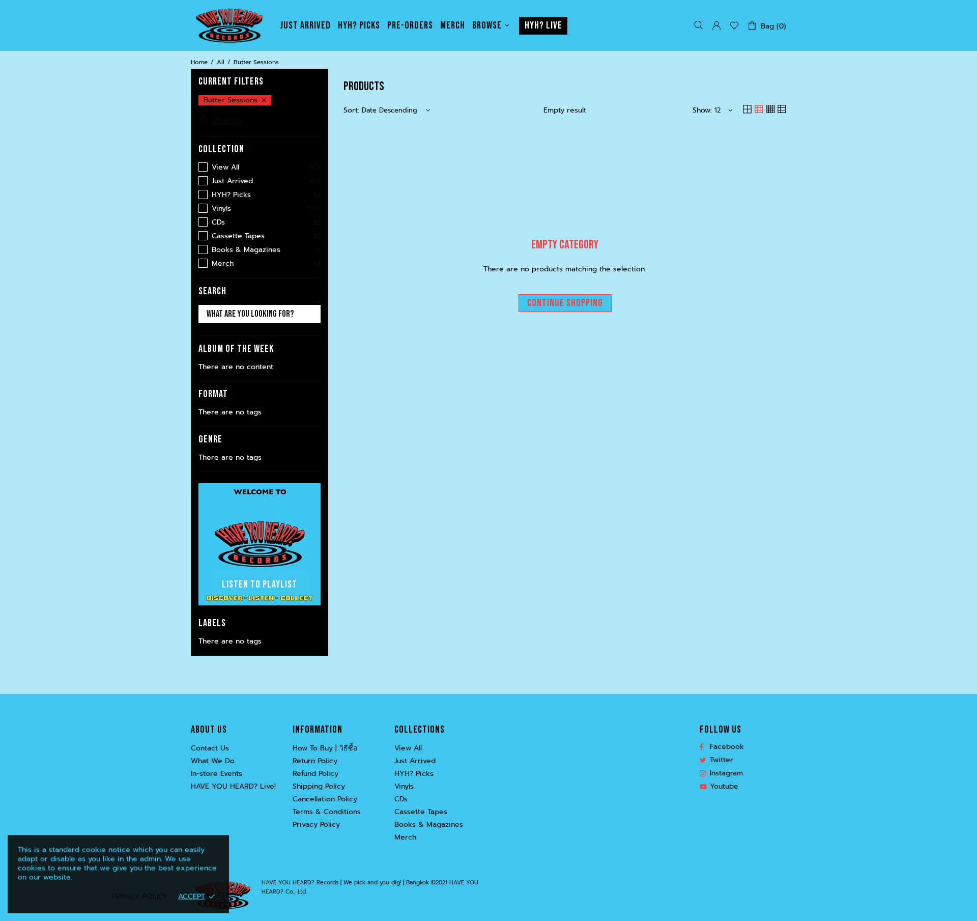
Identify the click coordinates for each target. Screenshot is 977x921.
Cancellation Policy (325, 799)
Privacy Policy (316, 824)
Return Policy (315, 761)
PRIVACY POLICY (139, 896)
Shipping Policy (319, 786)
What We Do (213, 761)
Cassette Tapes (420, 812)
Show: (702, 110)
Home (199, 62)
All (220, 62)
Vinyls (404, 786)
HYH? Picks (414, 773)
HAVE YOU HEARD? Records (229, 25)
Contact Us (210, 748)
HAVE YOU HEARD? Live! (233, 786)
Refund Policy (315, 773)
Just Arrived (415, 761)
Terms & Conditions (327, 812)
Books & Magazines (428, 824)
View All (408, 748)
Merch (405, 837)
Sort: (351, 110)
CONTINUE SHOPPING (565, 303)
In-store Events (216, 773)
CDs (401, 799)
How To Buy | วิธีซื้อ (325, 748)
